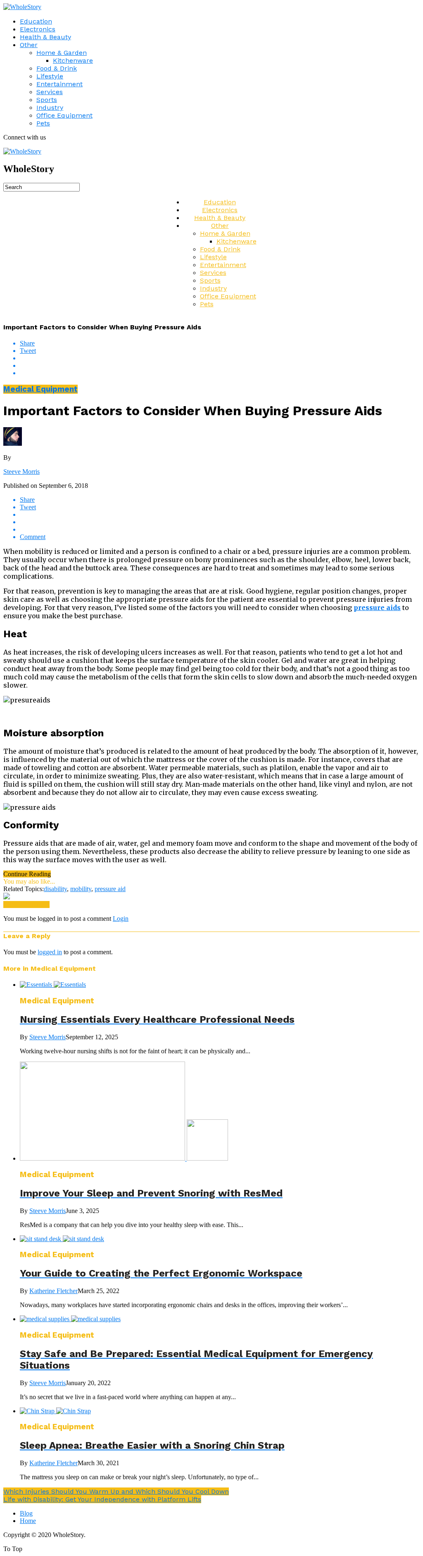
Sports (46, 100)
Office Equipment (64, 115)
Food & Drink (56, 68)
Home (28, 1520)
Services (49, 92)
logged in (50, 951)
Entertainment (59, 84)
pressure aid (110, 888)
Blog (26, 1513)
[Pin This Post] (220, 365)
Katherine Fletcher (53, 1290)
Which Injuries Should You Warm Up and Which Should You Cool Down (116, 1491)
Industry (49, 107)
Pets (43, 123)
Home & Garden (61, 53)
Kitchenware (73, 60)
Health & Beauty (45, 37)
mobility (80, 888)
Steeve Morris (21, 471)
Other (29, 45)
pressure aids (377, 607)
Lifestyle (49, 76)
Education (36, 21)
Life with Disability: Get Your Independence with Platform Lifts (102, 1499)
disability (55, 888)
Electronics (37, 29)
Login (120, 918)
